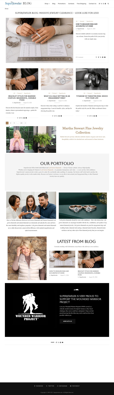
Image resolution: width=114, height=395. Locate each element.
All (76, 21)
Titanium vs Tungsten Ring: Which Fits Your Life (92, 97)
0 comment (80, 57)
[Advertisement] (57, 365)
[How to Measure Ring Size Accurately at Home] (39, 40)
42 (21, 123)
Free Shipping (81, 3)
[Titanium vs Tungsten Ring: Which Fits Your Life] (92, 79)
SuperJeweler (90, 21)
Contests (71, 3)
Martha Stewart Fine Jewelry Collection (82, 130)
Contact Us (92, 3)
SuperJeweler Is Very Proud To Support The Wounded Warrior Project (80, 299)
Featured (82, 21)
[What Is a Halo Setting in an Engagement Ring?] (57, 79)
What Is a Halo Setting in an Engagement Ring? (57, 97)
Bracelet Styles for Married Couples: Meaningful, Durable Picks (22, 98)
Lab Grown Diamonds (47, 170)
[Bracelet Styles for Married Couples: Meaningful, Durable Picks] (22, 79)
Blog (53, 3)
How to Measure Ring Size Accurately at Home (86, 25)
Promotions (62, 3)
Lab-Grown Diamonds (55, 168)
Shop (46, 3)
